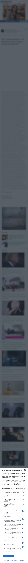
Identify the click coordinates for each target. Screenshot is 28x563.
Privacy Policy (21, 560)
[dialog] (14, 515)
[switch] (23, 495)
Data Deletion (6, 560)
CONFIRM (8, 555)
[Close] (25, 470)
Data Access (14, 560)
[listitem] (14, 492)
